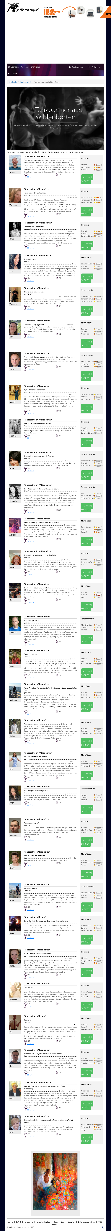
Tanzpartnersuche (32, 67)
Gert (11, 1032)
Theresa (13, 205)
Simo (11, 238)
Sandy (12, 965)
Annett (12, 402)
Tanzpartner (28, 1222)
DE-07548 (30, 280)
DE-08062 (30, 248)
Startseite (15, 67)
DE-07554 (30, 865)
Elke (11, 769)
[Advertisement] (55, 41)
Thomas (13, 304)
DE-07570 (30, 678)
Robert (12, 600)
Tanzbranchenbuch (43, 1222)
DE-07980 (30, 714)
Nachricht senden (87, 179)
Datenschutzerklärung (86, 1222)
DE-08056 (30, 470)
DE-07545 (30, 840)
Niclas (12, 736)
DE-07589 (30, 413)
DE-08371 (30, 308)
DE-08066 (30, 910)
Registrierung (77, 67)
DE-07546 (30, 216)
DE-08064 (30, 602)
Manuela (13, 501)
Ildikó (11, 1132)
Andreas (13, 700)
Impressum (56, 1224)
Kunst (63, 1222)
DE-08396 (30, 438)
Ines (11, 271)
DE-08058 (30, 336)
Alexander (13, 534)
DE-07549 (30, 541)
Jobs (56, 1222)
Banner (10, 1222)
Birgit (11, 802)
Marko (12, 172)
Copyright (71, 1222)
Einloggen (96, 67)
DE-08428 (30, 805)
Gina (11, 1098)
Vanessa (13, 999)
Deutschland (25, 82)
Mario (11, 900)
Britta (11, 666)
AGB (100, 1222)
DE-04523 (30, 574)
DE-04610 (30, 1137)
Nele (11, 336)
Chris (11, 1066)
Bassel (12, 933)
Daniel (12, 369)
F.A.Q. (18, 1222)
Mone (11, 468)
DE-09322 (30, 1006)
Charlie (12, 867)
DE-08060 (30, 177)
